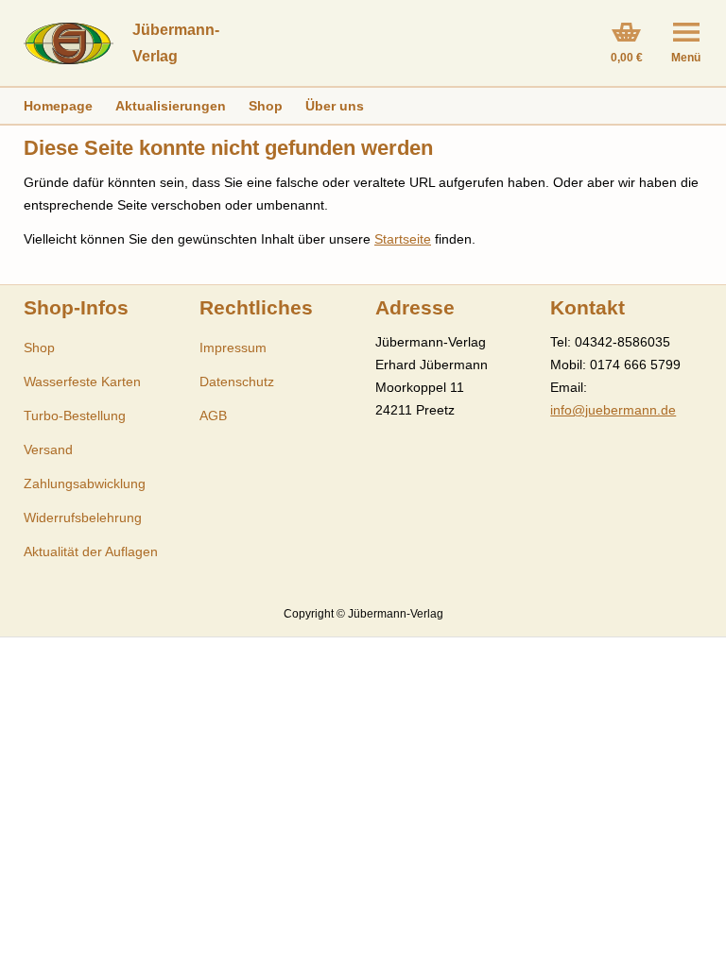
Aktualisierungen (170, 105)
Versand (48, 449)
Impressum (233, 347)
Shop (266, 105)
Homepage (58, 105)
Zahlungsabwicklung (85, 483)
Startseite (402, 238)
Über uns (334, 105)
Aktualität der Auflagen (91, 551)
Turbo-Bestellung (75, 415)
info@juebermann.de (613, 409)
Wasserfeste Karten (82, 381)
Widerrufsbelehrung (83, 517)
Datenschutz (236, 381)
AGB (213, 415)
